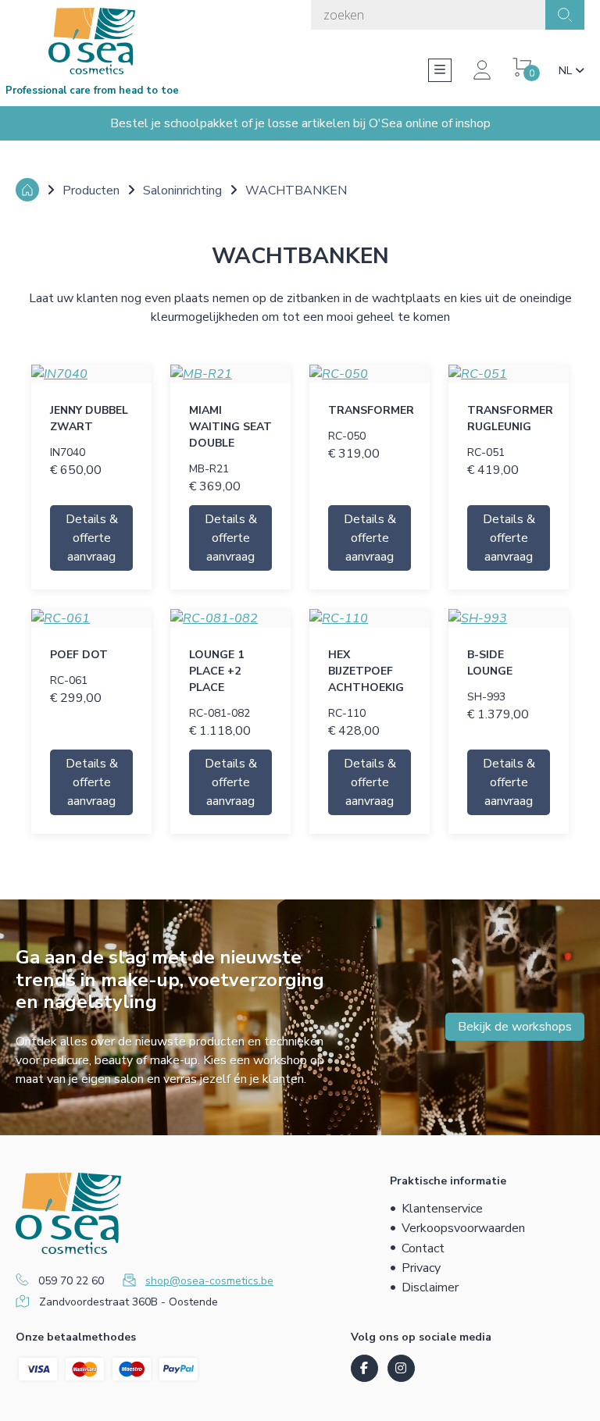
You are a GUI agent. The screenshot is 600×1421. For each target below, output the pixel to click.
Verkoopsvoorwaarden (463, 1228)
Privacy (421, 1268)
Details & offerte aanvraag (92, 538)
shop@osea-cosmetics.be (209, 1280)
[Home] (27, 189)
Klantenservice (442, 1208)
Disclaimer (430, 1287)
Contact (423, 1248)
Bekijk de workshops (515, 1026)
